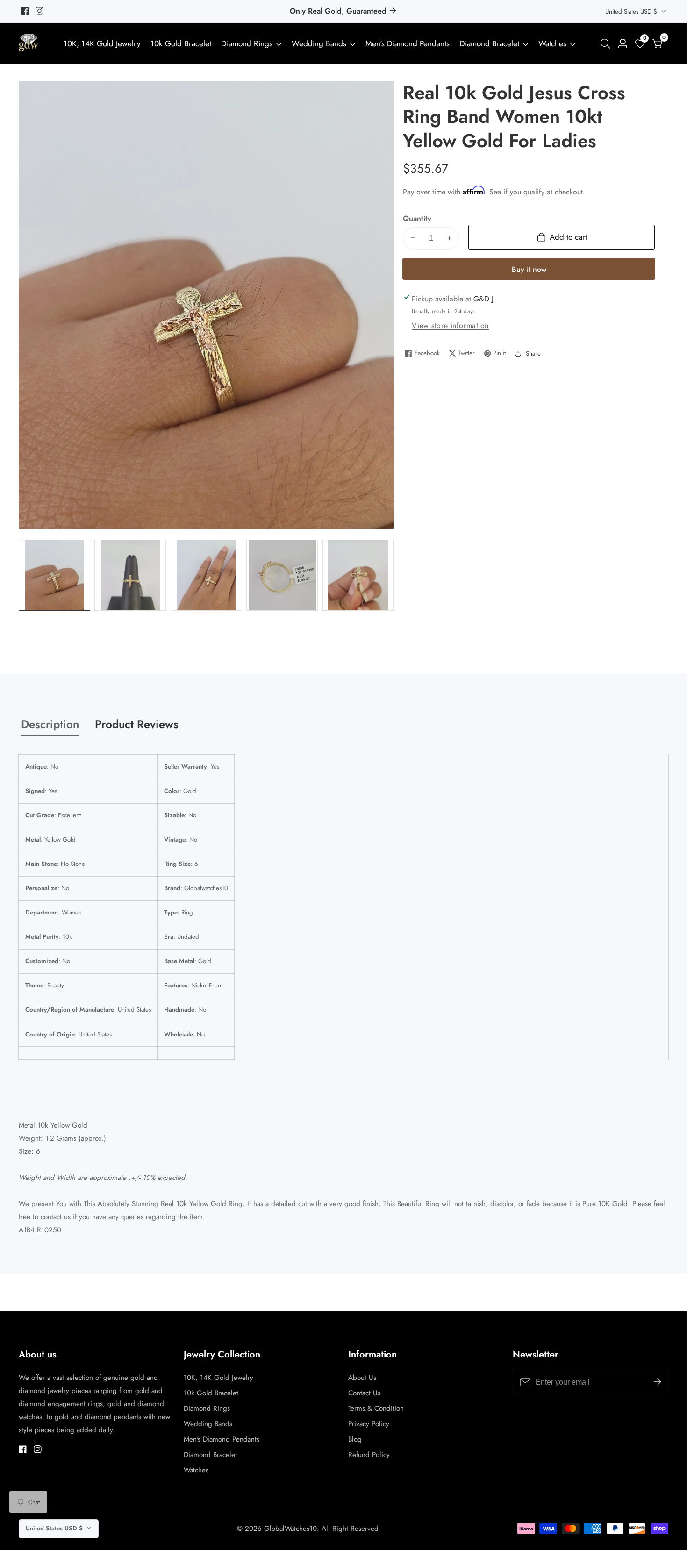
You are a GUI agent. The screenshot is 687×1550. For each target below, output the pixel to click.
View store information (450, 325)
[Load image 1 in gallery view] (54, 575)
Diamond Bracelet (489, 43)
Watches (552, 43)
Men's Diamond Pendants (407, 43)
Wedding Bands (320, 43)
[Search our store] (607, 43)
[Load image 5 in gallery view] (358, 575)
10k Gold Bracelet (180, 43)
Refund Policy (369, 1455)
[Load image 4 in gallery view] (282, 575)
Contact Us (364, 1393)
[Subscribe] (657, 1381)
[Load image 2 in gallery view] (130, 575)
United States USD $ (632, 11)
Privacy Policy (368, 1424)
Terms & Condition (376, 1408)
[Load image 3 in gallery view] (206, 575)
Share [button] (533, 353)
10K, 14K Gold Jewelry (102, 43)
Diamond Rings (246, 43)
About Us (362, 1377)
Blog (355, 1439)
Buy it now (529, 269)
